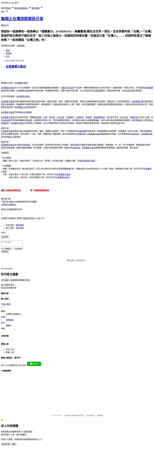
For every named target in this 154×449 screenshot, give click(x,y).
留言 (31, 218)
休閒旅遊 (21, 46)
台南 (118, 123)
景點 (12, 91)
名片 (8, 56)
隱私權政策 (90, 415)
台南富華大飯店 (16, 66)
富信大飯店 (67, 88)
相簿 (8, 51)
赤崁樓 (88, 117)
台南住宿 (130, 91)
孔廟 (45, 117)
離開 (13, 444)
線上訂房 (24, 107)
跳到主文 (5, 25)
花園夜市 (70, 117)
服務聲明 (100, 415)
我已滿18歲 (6, 444)
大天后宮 (60, 117)
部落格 (9, 53)
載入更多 (5, 237)
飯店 (57, 104)
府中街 (52, 117)
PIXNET (59, 415)
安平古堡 (124, 117)
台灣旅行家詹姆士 (8, 205)
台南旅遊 (97, 91)
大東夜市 (80, 117)
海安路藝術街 (99, 117)
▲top (3, 232)
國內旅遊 (20, 225)
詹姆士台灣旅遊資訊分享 (22, 19)
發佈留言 (5, 252)
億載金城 (134, 117)
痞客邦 (26, 218)
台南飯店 (80, 134)
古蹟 (30, 120)
